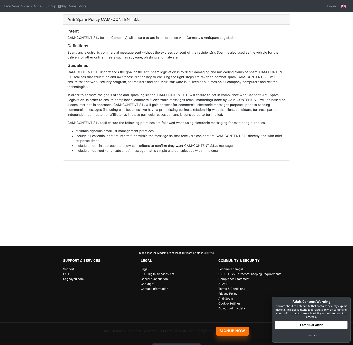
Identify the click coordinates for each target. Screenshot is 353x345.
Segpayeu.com (73, 279)
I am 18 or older (311, 325)
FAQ (66, 274)
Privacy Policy (227, 293)
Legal (144, 269)
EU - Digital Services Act (157, 274)
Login (331, 6)
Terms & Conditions (231, 288)
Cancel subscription (154, 279)
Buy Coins (68, 6)
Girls (37, 6)
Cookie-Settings (229, 303)
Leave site (311, 335)
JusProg (209, 252)
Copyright (147, 283)
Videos (26, 6)
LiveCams (11, 6)
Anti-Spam (225, 298)
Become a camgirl (230, 269)
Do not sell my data (231, 308)
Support (68, 269)
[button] (343, 6)
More (82, 6)
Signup (51, 6)
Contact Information (154, 288)
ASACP (223, 283)
